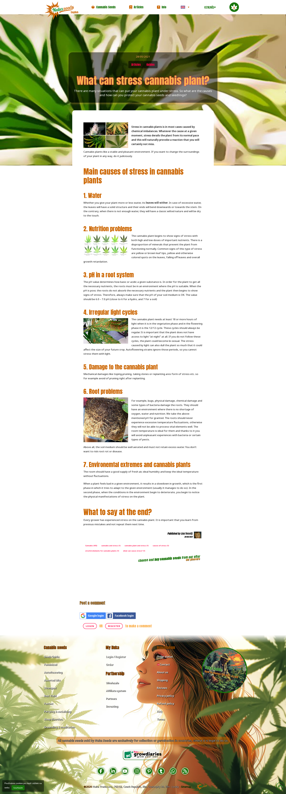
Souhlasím (18, 787)
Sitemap (186, 786)
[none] (185, 7)
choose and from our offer (169, 558)
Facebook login (124, 615)
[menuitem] (185, 7)
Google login (96, 615)
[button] (103, 7)
